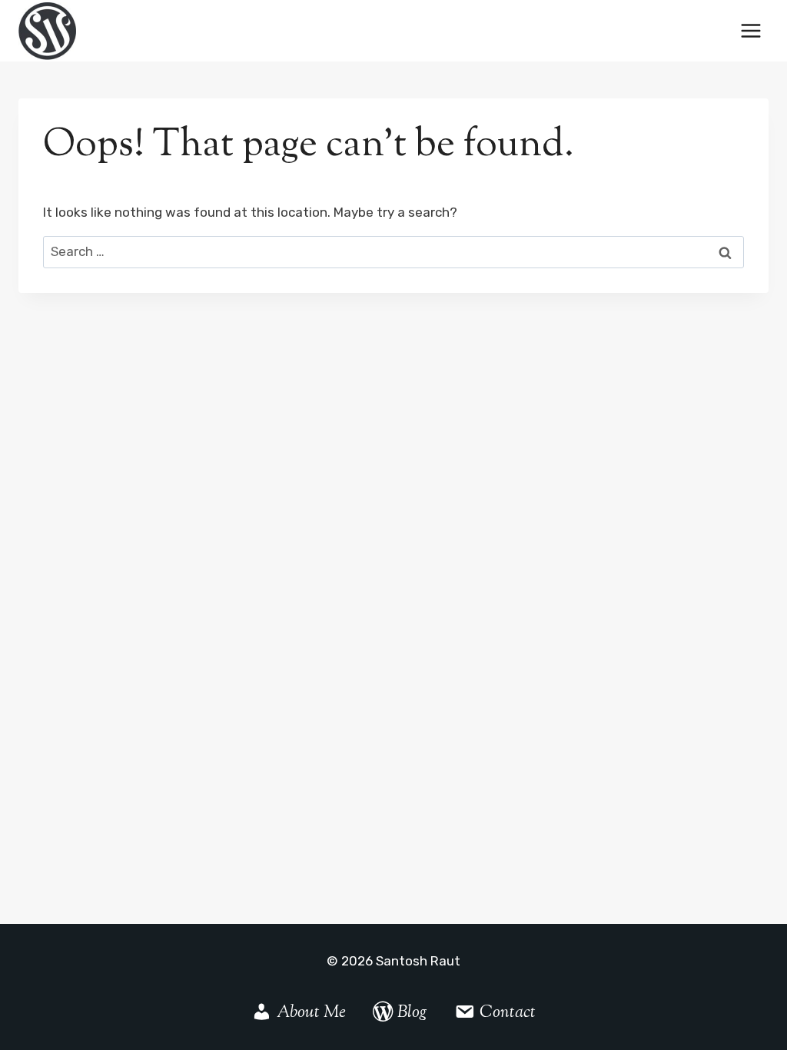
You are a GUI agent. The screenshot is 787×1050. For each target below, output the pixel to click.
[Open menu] (750, 30)
